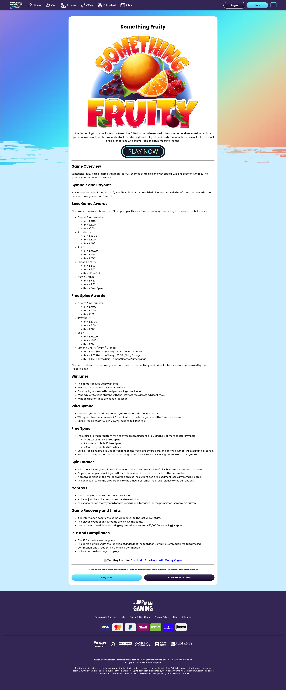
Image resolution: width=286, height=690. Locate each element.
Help (123, 617)
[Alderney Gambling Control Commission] (182, 644)
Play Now (106, 577)
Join (257, 5)
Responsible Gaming (105, 617)
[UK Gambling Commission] (143, 644)
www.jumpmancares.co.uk (179, 660)
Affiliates (186, 617)
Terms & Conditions (140, 617)
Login (234, 5)
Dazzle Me (137, 560)
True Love (151, 560)
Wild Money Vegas (170, 560)
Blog (175, 617)
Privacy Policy (162, 617)
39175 (90, 671)
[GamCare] (100, 644)
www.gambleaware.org (151, 660)
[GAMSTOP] (125, 644)
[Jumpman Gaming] (143, 610)
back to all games (179, 577)
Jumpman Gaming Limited (120, 668)
